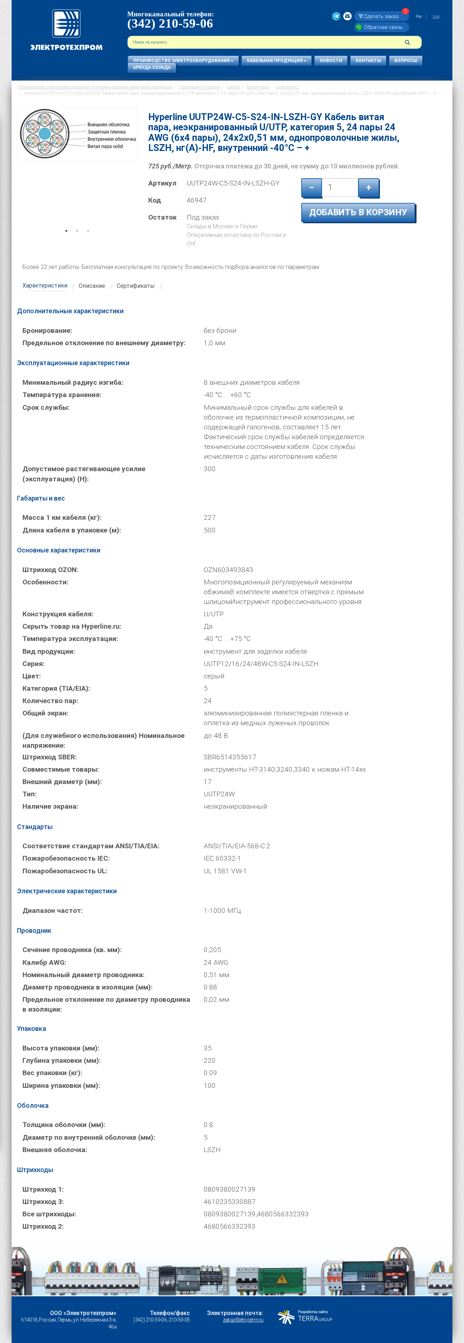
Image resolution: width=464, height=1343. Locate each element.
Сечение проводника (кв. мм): (72, 950)
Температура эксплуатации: (70, 638)
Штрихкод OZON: (50, 570)
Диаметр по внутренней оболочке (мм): (88, 1137)
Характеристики (44, 285)
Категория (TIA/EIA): (56, 688)
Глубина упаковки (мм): (61, 1060)
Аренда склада (152, 67)
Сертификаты (136, 285)
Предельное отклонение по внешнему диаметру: (104, 343)
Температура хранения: (62, 395)
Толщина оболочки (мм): (63, 1124)
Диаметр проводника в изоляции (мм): (87, 987)
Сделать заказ (385, 16)
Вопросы (405, 60)
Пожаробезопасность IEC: (66, 858)
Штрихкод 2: (43, 1226)
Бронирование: (47, 330)
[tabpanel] (77, 170)
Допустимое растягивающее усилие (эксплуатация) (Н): (83, 474)
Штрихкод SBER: (49, 757)
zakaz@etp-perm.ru (243, 1320)
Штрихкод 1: (43, 1189)
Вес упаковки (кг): (52, 1073)
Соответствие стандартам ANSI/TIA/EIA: (91, 846)
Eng (436, 16)
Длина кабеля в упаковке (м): (71, 530)
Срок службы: (46, 407)
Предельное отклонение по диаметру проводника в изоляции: (106, 1004)
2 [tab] (77, 241)
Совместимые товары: (60, 769)
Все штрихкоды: (49, 1214)
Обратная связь (383, 27)
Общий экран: (45, 713)
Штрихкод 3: (43, 1201)
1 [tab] (66, 241)
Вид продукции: (48, 651)
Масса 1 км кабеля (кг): (62, 517)
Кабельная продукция (275, 60)
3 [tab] (88, 241)
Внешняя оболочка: (54, 1150)
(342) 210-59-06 (170, 23)
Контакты (368, 60)
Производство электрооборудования (181, 60)
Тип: (29, 794)
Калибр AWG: (44, 962)
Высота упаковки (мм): (60, 1048)
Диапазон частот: (52, 910)
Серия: (33, 664)
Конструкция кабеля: (58, 614)
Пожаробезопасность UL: (64, 871)
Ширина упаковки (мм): (61, 1085)
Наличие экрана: (50, 806)
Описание (92, 285)
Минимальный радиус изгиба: (72, 382)
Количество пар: (50, 701)
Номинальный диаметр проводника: (83, 975)
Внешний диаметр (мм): (62, 781)
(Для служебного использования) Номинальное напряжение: (103, 740)
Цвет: (31, 676)
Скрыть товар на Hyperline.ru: (71, 626)
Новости (331, 60)
